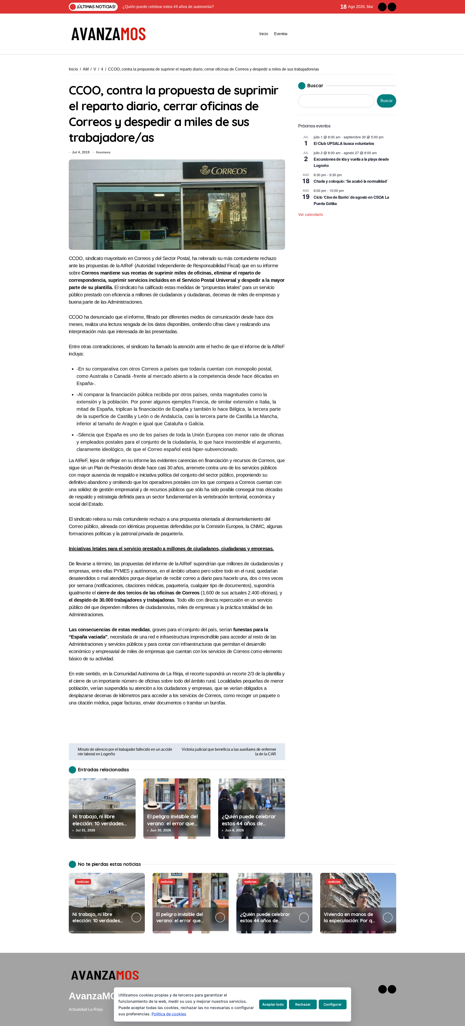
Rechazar (303, 1004)
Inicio (263, 34)
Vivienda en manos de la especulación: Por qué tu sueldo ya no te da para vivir (350, 923)
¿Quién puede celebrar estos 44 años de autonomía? (249, 823)
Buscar (315, 85)
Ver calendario (310, 214)
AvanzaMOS (96, 996)
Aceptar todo (273, 1004)
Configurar (333, 1004)
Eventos (280, 34)
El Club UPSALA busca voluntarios (344, 143)
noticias (83, 882)
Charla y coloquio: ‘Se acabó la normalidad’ (350, 181)
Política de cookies (169, 1013)
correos (104, 152)
